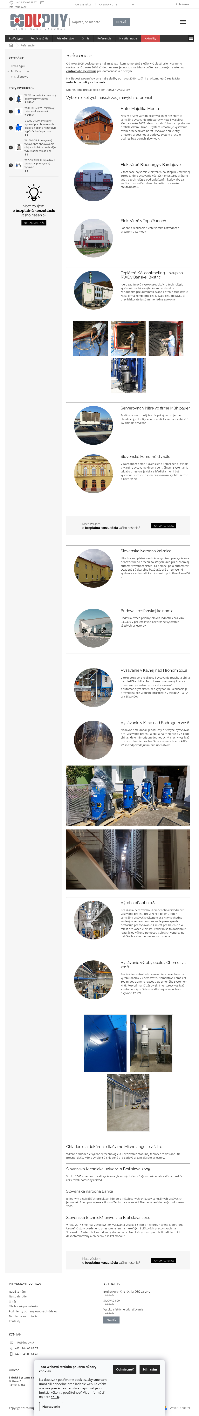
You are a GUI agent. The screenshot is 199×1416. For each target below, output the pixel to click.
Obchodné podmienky (23, 1306)
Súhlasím (149, 1369)
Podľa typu (18, 66)
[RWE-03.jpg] (166, 338)
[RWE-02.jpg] (128, 338)
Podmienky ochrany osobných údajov (33, 1311)
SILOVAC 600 (111, 1300)
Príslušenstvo (19, 76)
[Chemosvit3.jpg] (151, 1043)
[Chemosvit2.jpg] (105, 1043)
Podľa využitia (20, 71)
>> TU (55, 1397)
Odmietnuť (125, 1369)
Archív (111, 1320)
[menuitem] (16, 38)
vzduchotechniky (77, 82)
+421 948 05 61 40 (26, 1354)
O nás (13, 1301)
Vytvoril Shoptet (180, 1408)
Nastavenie (51, 1407)
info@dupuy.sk (24, 1342)
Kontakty (14, 1321)
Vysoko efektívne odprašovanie (123, 1309)
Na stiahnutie (108, 4)
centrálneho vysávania (81, 71)
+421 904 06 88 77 (26, 1348)
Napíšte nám (82, 4)
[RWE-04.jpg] (128, 375)
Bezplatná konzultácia (23, 1316)
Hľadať (121, 22)
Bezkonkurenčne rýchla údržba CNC (126, 1291)
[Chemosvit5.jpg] (128, 1102)
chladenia (98, 82)
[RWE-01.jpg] (90, 338)
